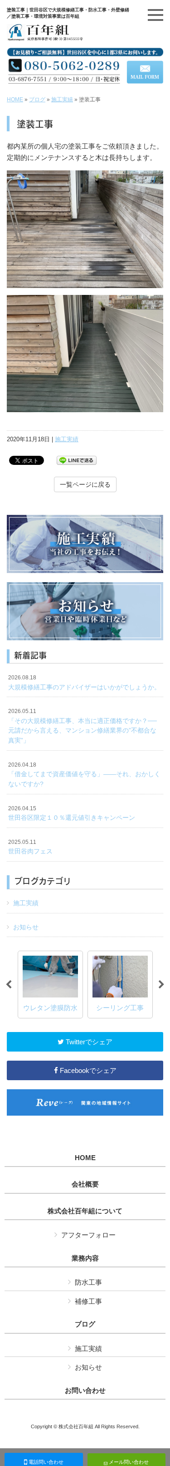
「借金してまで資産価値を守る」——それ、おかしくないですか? (84, 775)
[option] (50, 984)
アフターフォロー (88, 1235)
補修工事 (88, 1301)
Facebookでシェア (87, 1070)
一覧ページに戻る (85, 484)
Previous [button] (8, 984)
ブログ (37, 99)
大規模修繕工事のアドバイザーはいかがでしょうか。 (84, 682)
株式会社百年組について (85, 1211)
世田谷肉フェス (30, 847)
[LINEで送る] (77, 460)
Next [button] (161, 984)
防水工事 (88, 1282)
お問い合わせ (85, 1390)
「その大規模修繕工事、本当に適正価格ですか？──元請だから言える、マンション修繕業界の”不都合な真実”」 (82, 726)
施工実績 (62, 99)
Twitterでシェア (88, 1042)
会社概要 (85, 1184)
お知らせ (26, 927)
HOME (15, 99)
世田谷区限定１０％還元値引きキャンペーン (71, 813)
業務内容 (85, 1258)
